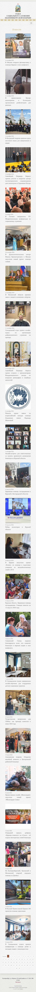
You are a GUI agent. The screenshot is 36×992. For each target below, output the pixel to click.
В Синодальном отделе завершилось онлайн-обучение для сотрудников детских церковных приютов (18, 683)
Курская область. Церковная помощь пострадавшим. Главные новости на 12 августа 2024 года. (18, 605)
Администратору (18, 985)
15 (8, 959)
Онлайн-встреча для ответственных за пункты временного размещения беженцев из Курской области (18, 455)
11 (30, 956)
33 (24, 962)
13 (3, 959)
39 (8, 965)
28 (11, 962)
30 (16, 962)
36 (32, 962)
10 (28, 956)
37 (3, 965)
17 (13, 959)
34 (27, 962)
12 (33, 956)
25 (3, 962)
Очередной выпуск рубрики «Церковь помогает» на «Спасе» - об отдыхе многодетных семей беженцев (18, 835)
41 (13, 965)
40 (11, 965)
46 (27, 965)
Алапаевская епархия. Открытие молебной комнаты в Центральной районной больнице (18, 759)
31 (19, 962)
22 (27, 959)
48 (32, 965)
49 (16, 968)
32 (22, 962)
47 (30, 965)
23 (30, 959)
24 (32, 959)
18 (16, 959)
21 (24, 959)
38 (5, 965)
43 (19, 965)
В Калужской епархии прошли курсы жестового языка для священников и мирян (18, 140)
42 (16, 965)
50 (19, 968)
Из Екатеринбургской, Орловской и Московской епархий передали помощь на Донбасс (18, 873)
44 (22, 965)
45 (24, 965)
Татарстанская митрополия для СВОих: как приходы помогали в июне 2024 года (18, 721)
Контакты (18, 982)
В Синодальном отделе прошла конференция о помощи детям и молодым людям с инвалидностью (18, 946)
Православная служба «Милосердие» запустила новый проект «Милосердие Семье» (18, 797)
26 (5, 962)
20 (22, 959)
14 (5, 959)
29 (13, 962)
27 (8, 962)
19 (19, 959)
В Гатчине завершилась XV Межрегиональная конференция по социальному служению (18, 218)
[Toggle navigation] (31, 23)
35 (30, 962)
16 (11, 959)
